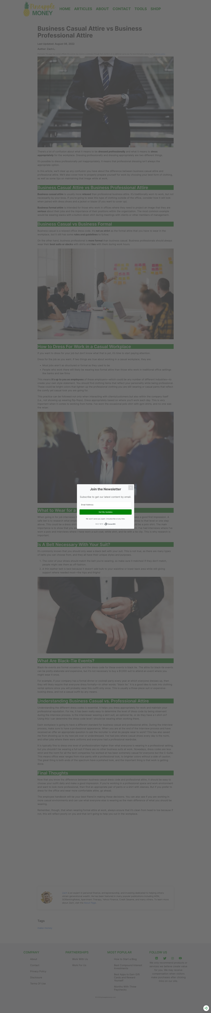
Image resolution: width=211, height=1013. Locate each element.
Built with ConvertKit (105, 524)
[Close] (130, 487)
